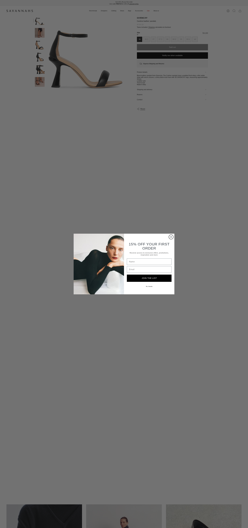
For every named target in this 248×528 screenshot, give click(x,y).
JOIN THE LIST (149, 278)
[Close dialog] (171, 237)
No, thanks (149, 286)
